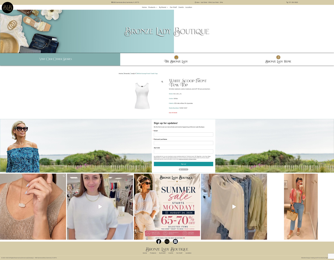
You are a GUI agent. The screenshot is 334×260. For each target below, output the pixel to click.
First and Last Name (160, 139)
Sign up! (183, 164)
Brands (127, 74)
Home (144, 7)
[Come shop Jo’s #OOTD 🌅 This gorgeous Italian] (301, 207)
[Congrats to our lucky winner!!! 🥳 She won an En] (100, 207)
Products (151, 7)
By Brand (162, 7)
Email (156, 130)
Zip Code (157, 147)
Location (188, 7)
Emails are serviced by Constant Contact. (187, 159)
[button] (162, 81)
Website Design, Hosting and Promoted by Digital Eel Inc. (317, 258)
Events (181, 7)
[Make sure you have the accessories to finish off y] (33, 207)
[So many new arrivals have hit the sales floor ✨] (234, 207)
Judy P (133, 74)
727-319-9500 (293, 2)
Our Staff (173, 7)
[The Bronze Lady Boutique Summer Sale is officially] (167, 207)
